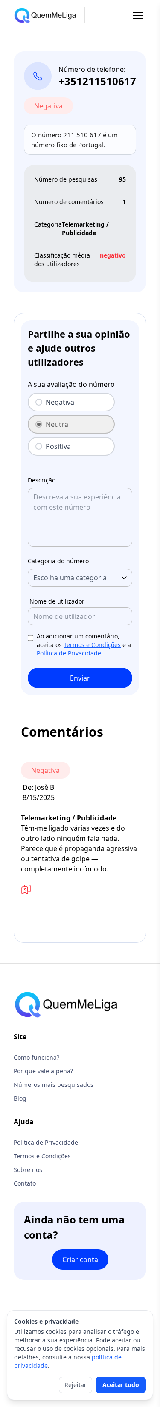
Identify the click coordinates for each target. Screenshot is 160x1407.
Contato (25, 1183)
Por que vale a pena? (43, 1071)
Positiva (58, 446)
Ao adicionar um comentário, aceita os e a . (84, 644)
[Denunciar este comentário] (26, 889)
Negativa (60, 402)
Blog (20, 1098)
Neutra (57, 424)
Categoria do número (58, 561)
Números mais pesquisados (53, 1085)
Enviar (80, 678)
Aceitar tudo (120, 1385)
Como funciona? (36, 1057)
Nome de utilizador (56, 601)
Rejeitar (75, 1385)
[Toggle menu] (137, 15)
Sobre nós (28, 1170)
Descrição (41, 480)
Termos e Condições (92, 645)
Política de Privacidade (69, 653)
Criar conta (80, 1259)
